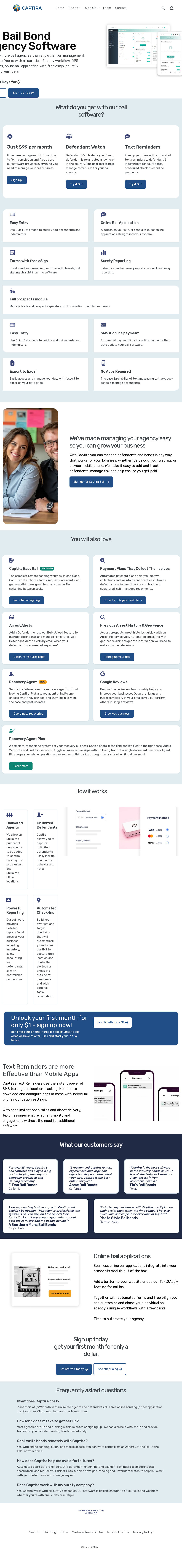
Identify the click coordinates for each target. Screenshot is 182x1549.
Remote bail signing (27, 600)
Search (34, 1532)
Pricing (75, 8)
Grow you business (117, 713)
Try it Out (76, 184)
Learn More (21, 766)
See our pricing (108, 1369)
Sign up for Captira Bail (89, 481)
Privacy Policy (143, 1532)
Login (107, 8)
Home (59, 8)
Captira (93, 1546)
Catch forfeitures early (29, 657)
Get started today (72, 1369)
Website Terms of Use (87, 1532)
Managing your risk (117, 657)
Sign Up (93, 8)
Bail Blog (50, 1532)
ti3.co (64, 1532)
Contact (121, 8)
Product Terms (118, 1532)
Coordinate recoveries (28, 713)
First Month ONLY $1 (111, 1022)
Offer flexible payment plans (123, 600)
